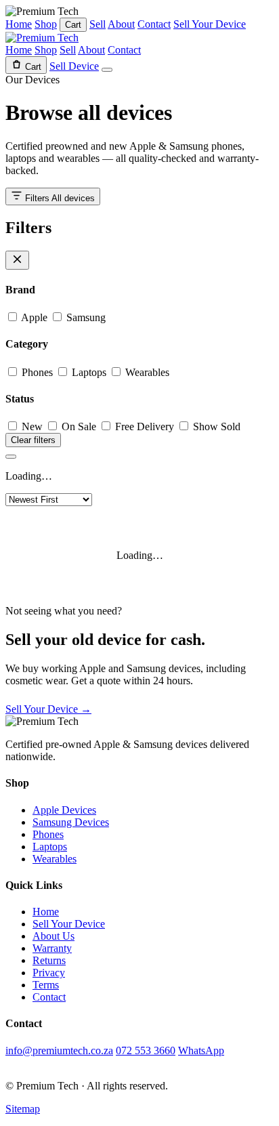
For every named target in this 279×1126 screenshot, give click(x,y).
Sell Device (74, 66)
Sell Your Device (209, 24)
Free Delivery (143, 426)
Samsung (85, 317)
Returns (49, 960)
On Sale (77, 426)
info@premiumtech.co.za (59, 1050)
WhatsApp (201, 1050)
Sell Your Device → (48, 709)
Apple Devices (64, 810)
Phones (36, 372)
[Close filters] (17, 260)
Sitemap (22, 1108)
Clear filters (33, 440)
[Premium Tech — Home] (42, 37)
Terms (46, 985)
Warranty (52, 948)
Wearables (146, 372)
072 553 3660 (145, 1050)
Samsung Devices (71, 822)
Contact (154, 24)
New (31, 426)
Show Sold (215, 426)
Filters (58, 198)
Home (18, 24)
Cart (73, 25)
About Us (53, 936)
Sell (97, 24)
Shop (46, 24)
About (121, 24)
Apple (33, 317)
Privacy (49, 972)
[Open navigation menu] (107, 70)
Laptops (87, 372)
